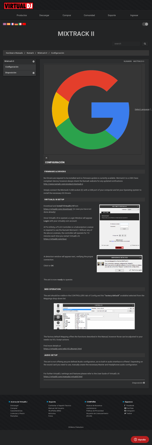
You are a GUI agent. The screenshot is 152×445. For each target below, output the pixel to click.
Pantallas (14, 416)
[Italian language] (20, 24)
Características (16, 411)
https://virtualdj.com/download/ (58, 209)
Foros (50, 416)
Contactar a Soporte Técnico (59, 405)
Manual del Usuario (56, 408)
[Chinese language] (24, 24)
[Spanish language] (8, 24)
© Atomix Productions (76, 427)
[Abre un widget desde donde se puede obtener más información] (140, 440)
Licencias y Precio (17, 413)
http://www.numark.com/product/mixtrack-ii (63, 184)
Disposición (10, 72)
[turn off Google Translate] (46, 158)
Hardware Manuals (14, 53)
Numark (30, 53)
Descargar (44, 15)
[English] (4, 24)
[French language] (12, 24)
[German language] (16, 24)
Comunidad (89, 15)
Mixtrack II (42, 53)
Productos (22, 15)
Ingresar (134, 15)
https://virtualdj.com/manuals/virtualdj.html (63, 376)
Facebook (129, 405)
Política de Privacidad (95, 411)
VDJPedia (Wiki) (54, 411)
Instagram (130, 411)
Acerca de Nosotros (94, 405)
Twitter (129, 413)
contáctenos (91, 408)
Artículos (52, 413)
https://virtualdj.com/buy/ (55, 239)
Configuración (57, 53)
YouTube (129, 408)
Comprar (67, 15)
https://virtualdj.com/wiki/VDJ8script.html (63, 349)
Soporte (112, 15)
